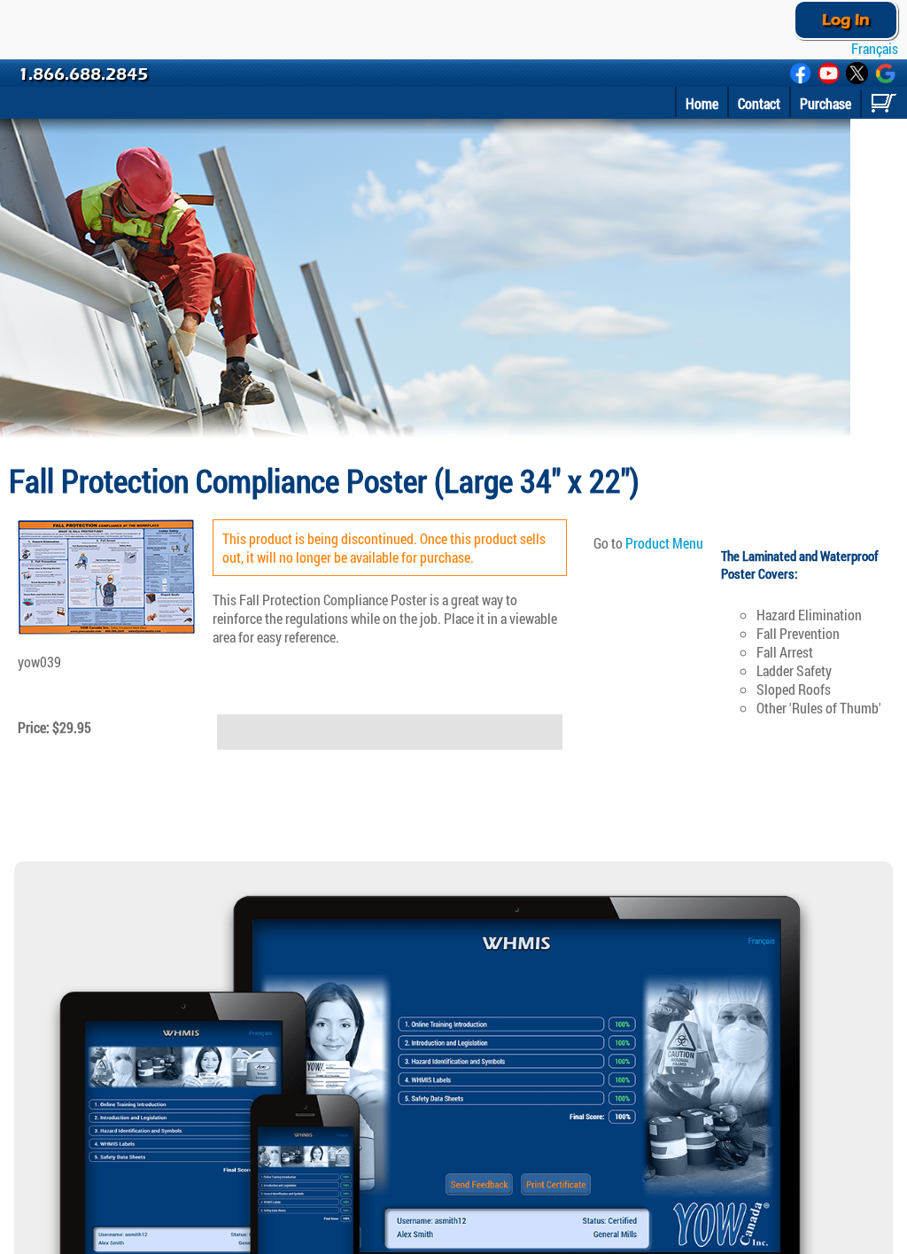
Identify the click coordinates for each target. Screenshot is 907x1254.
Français (873, 48)
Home (702, 103)
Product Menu (664, 543)
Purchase (825, 103)
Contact (759, 103)
